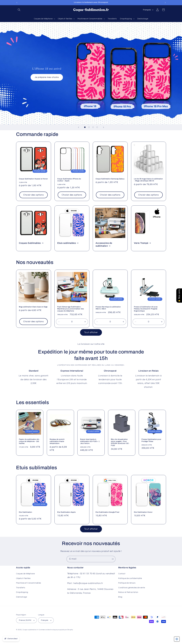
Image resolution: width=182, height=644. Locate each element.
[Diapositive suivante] (103, 127)
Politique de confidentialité (130, 578)
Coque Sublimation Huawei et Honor (33, 179)
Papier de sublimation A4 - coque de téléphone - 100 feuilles (29, 441)
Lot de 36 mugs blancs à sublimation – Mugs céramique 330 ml (148, 180)
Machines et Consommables (28, 583)
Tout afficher (91, 332)
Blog (120, 597)
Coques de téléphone (25, 574)
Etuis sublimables (66, 243)
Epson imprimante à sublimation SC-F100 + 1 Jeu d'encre (90, 441)
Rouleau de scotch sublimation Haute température (57, 441)
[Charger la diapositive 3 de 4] (93, 127)
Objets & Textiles (23, 578)
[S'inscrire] (112, 559)
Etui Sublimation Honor (143, 512)
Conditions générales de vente (131, 588)
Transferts (20, 588)
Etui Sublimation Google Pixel (107, 512)
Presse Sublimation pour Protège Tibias (151, 440)
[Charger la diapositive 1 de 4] (85, 127)
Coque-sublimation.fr (30, 630)
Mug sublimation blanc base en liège (33, 307)
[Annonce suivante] (165, 2)
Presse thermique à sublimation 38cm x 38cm (108, 308)
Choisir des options (33, 195)
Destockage (21, 597)
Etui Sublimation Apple (66, 512)
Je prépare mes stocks (47, 77)
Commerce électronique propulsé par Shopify (56, 630)
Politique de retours (126, 583)
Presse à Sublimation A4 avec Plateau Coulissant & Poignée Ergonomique (146, 309)
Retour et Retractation (128, 592)
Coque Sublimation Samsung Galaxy (110, 179)
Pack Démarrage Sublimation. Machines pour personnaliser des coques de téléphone (70, 309)
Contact (121, 574)
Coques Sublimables (30, 243)
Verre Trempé (141, 243)
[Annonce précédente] (17, 2)
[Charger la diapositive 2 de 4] (89, 127)
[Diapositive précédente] (78, 127)
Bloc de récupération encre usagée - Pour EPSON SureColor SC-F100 (120, 442)
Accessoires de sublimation (104, 244)
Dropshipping (22, 592)
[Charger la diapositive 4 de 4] (97, 127)
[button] (19, 10)
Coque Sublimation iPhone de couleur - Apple (69, 180)
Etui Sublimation (25, 512)
